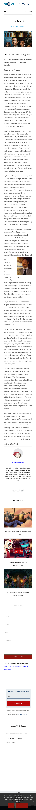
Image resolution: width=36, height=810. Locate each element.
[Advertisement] (18, 769)
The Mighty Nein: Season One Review (18, 592)
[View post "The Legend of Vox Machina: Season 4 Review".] (18, 518)
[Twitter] (14, 490)
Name (7, 616)
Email (7, 624)
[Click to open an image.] (18, 39)
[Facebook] (26, 11)
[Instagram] (30, 11)
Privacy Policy (23, 714)
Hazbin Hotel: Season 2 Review (18, 562)
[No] (34, 802)
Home (18, 792)
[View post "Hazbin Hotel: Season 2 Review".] (18, 548)
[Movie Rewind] (18, 4)
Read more (22, 805)
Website (7, 632)
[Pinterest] (22, 490)
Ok (11, 805)
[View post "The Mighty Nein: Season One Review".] (18, 578)
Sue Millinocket (17, 26)
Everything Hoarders (14, 738)
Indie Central (11, 747)
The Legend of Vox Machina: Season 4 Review (18, 531)
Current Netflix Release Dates (17, 734)
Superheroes (10, 742)
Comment (8, 640)
